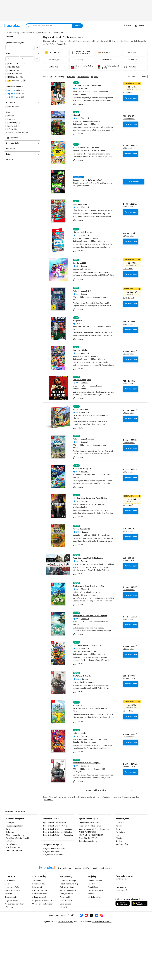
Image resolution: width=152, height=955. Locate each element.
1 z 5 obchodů (128, 505)
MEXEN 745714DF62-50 (87, 832)
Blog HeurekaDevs (11, 900)
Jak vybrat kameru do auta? (53, 855)
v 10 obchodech (129, 531)
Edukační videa (65, 904)
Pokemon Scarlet (80, 733)
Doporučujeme (122, 818)
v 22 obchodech (129, 324)
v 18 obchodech (129, 206)
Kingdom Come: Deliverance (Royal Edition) (90, 498)
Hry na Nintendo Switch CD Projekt (56, 826)
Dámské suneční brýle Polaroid (17, 838)
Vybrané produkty (87, 818)
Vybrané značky (50, 818)
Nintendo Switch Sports (82, 232)
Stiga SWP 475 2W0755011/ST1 (90, 823)
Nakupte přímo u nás (40, 890)
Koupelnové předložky (14, 826)
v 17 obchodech (129, 119)
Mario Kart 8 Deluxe (80, 350)
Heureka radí (37, 887)
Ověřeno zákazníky (95, 880)
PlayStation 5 (120, 832)
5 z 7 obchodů (128, 711)
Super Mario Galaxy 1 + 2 (82, 468)
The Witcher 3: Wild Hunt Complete (86, 763)
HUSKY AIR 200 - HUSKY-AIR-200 (91, 835)
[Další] (146, 790)
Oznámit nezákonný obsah (14, 904)
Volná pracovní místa (12, 890)
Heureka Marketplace (68, 890)
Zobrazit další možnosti (16, 132)
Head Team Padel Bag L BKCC (90, 826)
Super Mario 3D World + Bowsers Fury (87, 645)
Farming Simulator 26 (81, 529)
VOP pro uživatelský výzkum (42, 904)
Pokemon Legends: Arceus (83, 439)
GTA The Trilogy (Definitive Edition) (87, 85)
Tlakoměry (10, 832)
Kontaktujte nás (121, 879)
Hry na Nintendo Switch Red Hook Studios (58, 829)
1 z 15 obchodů (128, 298)
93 (143, 790)
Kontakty (8, 884)
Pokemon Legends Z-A (82, 291)
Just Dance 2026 (79, 263)
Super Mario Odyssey (81, 204)
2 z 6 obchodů (128, 269)
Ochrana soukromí (39, 897)
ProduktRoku (93, 887)
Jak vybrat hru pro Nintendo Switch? (87, 180)
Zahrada (119, 838)
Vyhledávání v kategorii (14, 42)
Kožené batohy (11, 841)
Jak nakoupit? (37, 880)
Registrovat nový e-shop (69, 884)
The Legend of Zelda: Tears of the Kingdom (90, 615)
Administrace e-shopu (68, 880)
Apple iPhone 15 (121, 823)
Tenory (8, 829)
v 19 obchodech (129, 590)
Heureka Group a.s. (65, 922)
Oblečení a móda (122, 844)
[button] (19, 47)
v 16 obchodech (129, 443)
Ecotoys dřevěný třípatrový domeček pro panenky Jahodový (94, 829)
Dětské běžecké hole (14, 850)
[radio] (6, 90)
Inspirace (91, 894)
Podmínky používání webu (102, 922)
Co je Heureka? (10, 880)
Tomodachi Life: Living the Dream (86, 147)
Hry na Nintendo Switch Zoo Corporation (58, 835)
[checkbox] (6, 64)
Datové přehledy (66, 897)
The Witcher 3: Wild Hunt (82, 676)
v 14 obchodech (129, 236)
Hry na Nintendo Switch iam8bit (54, 823)
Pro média (8, 894)
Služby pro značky (66, 894)
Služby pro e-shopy (67, 887)
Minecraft (76, 115)
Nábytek (119, 841)
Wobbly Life (77, 705)
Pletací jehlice (11, 823)
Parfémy (119, 826)
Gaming (16, 33)
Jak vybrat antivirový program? (54, 849)
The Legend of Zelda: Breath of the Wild (88, 586)
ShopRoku (91, 884)
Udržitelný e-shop (94, 897)
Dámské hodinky (12, 844)
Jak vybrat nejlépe (51, 844)
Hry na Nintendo (41, 33)
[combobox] (49, 25)
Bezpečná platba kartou (41, 900)
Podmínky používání (12, 887)
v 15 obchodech (129, 354)
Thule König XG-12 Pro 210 (88, 838)
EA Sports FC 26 (79, 320)
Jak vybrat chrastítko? (51, 852)
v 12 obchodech (129, 383)
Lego (117, 835)
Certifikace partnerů (95, 890)
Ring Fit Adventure (80, 409)
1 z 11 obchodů (128, 93)
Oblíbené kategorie (15, 818)
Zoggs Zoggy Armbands (88, 841)
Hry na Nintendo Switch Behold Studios (57, 832)
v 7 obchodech (128, 560)
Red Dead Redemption (82, 380)
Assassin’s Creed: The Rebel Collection (88, 558)
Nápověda (63, 907)
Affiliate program (66, 900)
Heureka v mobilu (38, 884)
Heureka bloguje (11, 897)
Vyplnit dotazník (121, 890)
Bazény (118, 829)
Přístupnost (9, 907)
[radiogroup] (22, 94)
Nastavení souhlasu (39, 894)
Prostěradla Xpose (13, 847)
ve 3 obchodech (129, 678)
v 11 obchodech (129, 148)
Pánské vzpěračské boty (15, 835)
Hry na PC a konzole (27, 33)
